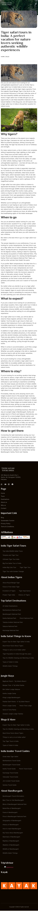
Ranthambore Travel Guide (11, 760)
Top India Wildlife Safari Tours (13, 551)
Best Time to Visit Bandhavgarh (13, 800)
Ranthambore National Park (12, 610)
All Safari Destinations (10, 606)
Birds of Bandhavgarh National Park (15, 804)
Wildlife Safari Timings (10, 666)
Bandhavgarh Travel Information (13, 796)
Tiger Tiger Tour (25, 567)
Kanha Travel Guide (9, 769)
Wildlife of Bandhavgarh (11, 849)
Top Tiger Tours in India (10, 741)
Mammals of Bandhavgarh (11, 837)
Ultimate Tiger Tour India (11, 559)
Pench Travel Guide (25, 769)
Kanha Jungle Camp (9, 693)
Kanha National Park (9, 618)
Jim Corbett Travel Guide (11, 781)
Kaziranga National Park (11, 630)
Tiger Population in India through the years (17, 654)
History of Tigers (24, 595)
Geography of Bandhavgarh (12, 820)
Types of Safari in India (10, 662)
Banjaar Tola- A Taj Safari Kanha (13, 685)
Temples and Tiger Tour (10, 555)
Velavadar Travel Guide (10, 777)
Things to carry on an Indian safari (14, 650)
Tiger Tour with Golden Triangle (13, 571)
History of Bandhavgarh (11, 824)
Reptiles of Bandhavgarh (11, 841)
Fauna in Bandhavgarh (10, 812)
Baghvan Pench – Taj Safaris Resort (14, 681)
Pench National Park (26, 618)
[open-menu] (36, 3)
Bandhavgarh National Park (12, 614)
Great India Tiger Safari (10, 756)
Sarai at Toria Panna (9, 710)
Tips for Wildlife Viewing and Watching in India (18, 658)
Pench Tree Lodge (26, 705)
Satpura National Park (10, 626)
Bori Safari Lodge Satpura (11, 689)
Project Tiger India (9, 595)
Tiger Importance (24, 591)
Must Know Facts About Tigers (13, 646)
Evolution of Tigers (9, 591)
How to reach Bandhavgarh (12, 829)
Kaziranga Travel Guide (10, 773)
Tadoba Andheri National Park (13, 622)
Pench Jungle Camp (9, 705)
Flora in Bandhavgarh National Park (14, 816)
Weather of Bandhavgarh (11, 845)
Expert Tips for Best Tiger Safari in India (16, 641)
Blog (7, 56)
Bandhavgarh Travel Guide (11, 765)
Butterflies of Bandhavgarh (12, 808)
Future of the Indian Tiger (11, 587)
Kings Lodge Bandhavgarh (11, 697)
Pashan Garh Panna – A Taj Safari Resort (16, 701)
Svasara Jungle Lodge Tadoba (13, 714)
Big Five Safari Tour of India (12, 563)
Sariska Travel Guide (9, 785)
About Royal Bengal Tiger (11, 583)
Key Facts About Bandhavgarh (13, 833)
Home (2, 56)
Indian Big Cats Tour (9, 567)
